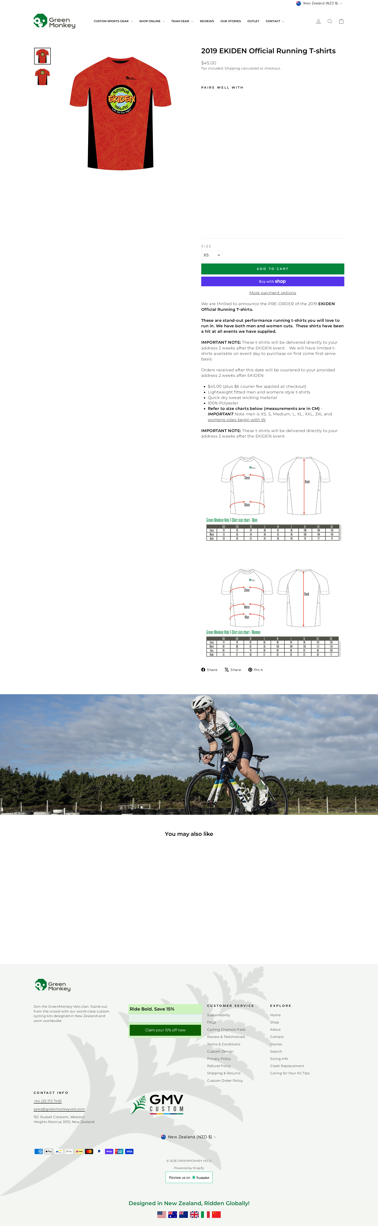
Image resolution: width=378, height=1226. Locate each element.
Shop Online (150, 21)
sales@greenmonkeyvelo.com (59, 1109)
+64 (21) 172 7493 (48, 1101)
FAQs (211, 1022)
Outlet (253, 21)
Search (276, 1051)
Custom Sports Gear (112, 21)
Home (275, 1015)
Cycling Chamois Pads (226, 1029)
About (275, 1029)
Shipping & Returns (223, 1073)
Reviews (207, 21)
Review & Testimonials (226, 1037)
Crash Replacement (287, 1066)
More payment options (272, 292)
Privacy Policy (219, 1059)
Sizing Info (279, 1059)
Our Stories (230, 21)
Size (206, 246)
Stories (276, 1044)
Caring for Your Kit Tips (290, 1073)
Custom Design (220, 1051)
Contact (273, 21)
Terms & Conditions (223, 1044)
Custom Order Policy (225, 1080)
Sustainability (218, 1015)
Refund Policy (219, 1066)
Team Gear (180, 21)
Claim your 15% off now (165, 1030)
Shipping (232, 68)
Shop (274, 1022)
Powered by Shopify (189, 1168)
